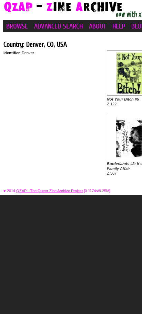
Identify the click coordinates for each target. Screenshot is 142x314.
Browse (17, 26)
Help (118, 26)
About (97, 26)
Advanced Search (58, 26)
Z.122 (123, 101)
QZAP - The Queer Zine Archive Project (49, 191)
